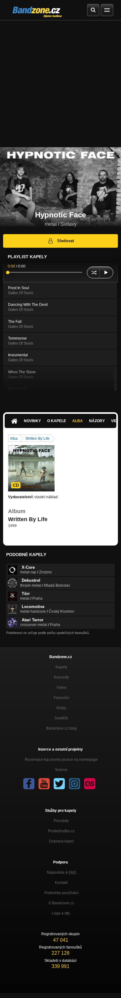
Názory (97, 421)
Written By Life (37, 438)
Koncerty (61, 677)
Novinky (32, 421)
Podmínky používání (61, 893)
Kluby (61, 708)
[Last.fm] (89, 783)
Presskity (61, 821)
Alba (77, 421)
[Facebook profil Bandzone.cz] (28, 783)
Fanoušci (61, 698)
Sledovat (65, 240)
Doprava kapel (61, 841)
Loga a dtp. (61, 913)
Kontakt (61, 882)
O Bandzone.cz (61, 903)
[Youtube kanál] (44, 783)
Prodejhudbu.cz (61, 831)
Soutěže (61, 718)
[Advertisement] (60, 84)
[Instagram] (74, 783)
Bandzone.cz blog (61, 728)
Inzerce (61, 770)
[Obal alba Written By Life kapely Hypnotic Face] (31, 468)
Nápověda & (61, 872)
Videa (61, 687)
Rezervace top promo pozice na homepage (61, 759)
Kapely (61, 667)
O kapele (56, 421)
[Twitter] (59, 783)
